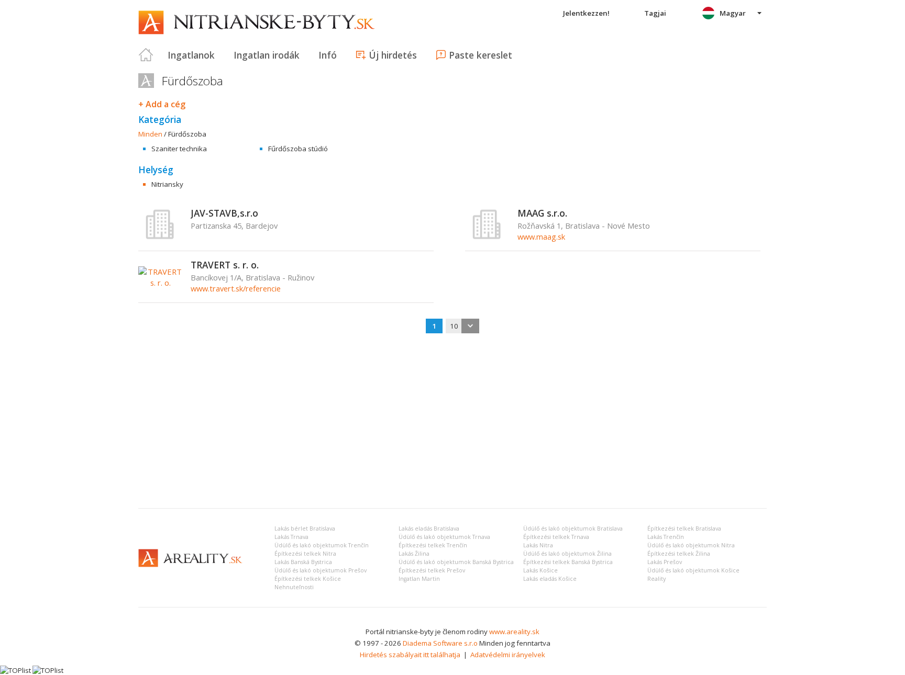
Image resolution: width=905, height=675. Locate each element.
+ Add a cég (161, 104)
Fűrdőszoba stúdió (298, 148)
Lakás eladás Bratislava (429, 528)
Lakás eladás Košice (550, 578)
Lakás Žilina (414, 553)
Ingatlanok (191, 55)
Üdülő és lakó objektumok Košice (693, 570)
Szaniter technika (179, 148)
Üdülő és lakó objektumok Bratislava (573, 528)
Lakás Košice (540, 570)
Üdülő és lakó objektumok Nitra (691, 545)
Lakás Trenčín (665, 537)
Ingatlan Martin (419, 578)
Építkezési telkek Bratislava (684, 528)
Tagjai (655, 13)
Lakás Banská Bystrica (303, 562)
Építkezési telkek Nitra (305, 553)
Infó (327, 55)
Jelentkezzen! (586, 13)
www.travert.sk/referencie (236, 288)
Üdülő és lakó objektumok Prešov (320, 570)
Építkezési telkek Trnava (556, 537)
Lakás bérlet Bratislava (304, 528)
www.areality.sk (514, 631)
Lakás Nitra (538, 545)
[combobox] (462, 326)
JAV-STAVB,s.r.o (224, 213)
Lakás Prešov (664, 562)
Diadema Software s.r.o (440, 643)
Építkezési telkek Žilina (678, 553)
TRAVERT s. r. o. (225, 265)
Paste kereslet (480, 55)
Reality (656, 578)
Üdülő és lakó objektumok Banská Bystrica (456, 562)
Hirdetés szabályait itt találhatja (410, 654)
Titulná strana (146, 55)
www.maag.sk (541, 236)
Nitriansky (167, 184)
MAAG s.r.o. (542, 213)
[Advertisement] (452, 421)
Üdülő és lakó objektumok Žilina (567, 553)
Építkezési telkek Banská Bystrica (568, 562)
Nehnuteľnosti (294, 587)
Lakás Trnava (291, 537)
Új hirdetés (393, 55)
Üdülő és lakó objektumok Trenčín (321, 545)
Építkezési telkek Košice (307, 578)
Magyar (733, 13)
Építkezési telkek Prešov (432, 570)
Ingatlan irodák (267, 55)
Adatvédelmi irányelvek (507, 654)
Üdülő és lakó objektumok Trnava (444, 537)
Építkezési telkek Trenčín (433, 545)
